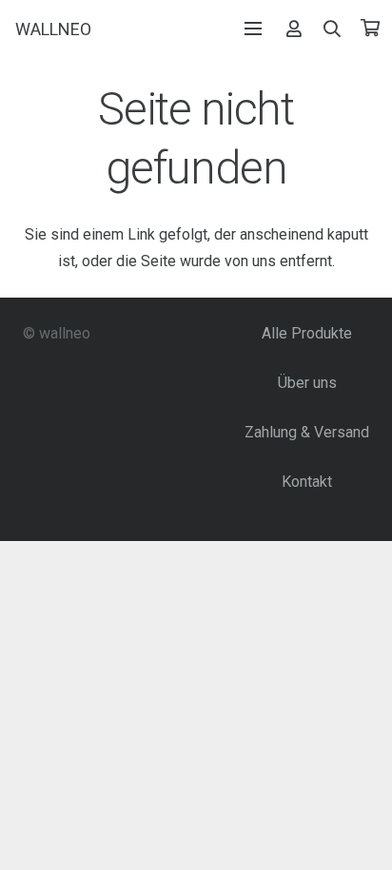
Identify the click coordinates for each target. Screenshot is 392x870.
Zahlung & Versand (307, 432)
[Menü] (253, 28)
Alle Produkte (307, 333)
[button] (333, 28)
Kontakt (307, 482)
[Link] (294, 28)
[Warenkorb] (370, 28)
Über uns (307, 383)
